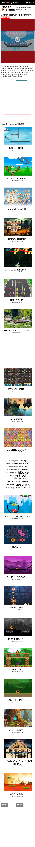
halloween (8, 463)
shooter (16, 469)
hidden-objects (19, 466)
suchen (9, 472)
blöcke (23, 472)
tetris (16, 472)
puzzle (13, 478)
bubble (15, 475)
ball (13, 472)
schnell (27, 487)
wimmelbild (25, 463)
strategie (21, 487)
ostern (19, 478)
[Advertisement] (18, 94)
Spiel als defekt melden (21, 80)
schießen (24, 478)
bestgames (10, 2)
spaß (26, 466)
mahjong (9, 487)
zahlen (7, 484)
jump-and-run (18, 481)
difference (12, 484)
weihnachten (10, 469)
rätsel (21, 475)
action (10, 475)
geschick (23, 484)
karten (18, 463)
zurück (4, 805)
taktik (17, 487)
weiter (19, 805)
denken (10, 481)
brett (13, 463)
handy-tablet (5, 18)
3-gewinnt (23, 469)
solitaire (11, 466)
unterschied (25, 481)
